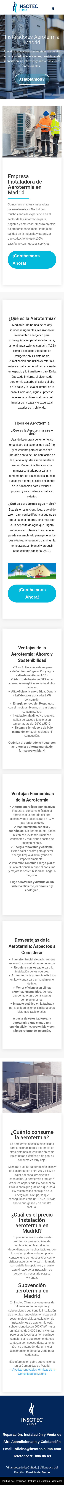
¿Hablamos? (32, 79)
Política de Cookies (39, 1480)
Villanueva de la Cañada (22, 1467)
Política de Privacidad (14, 1480)
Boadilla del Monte (38, 1472)
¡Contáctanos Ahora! (26, 259)
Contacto (57, 1480)
